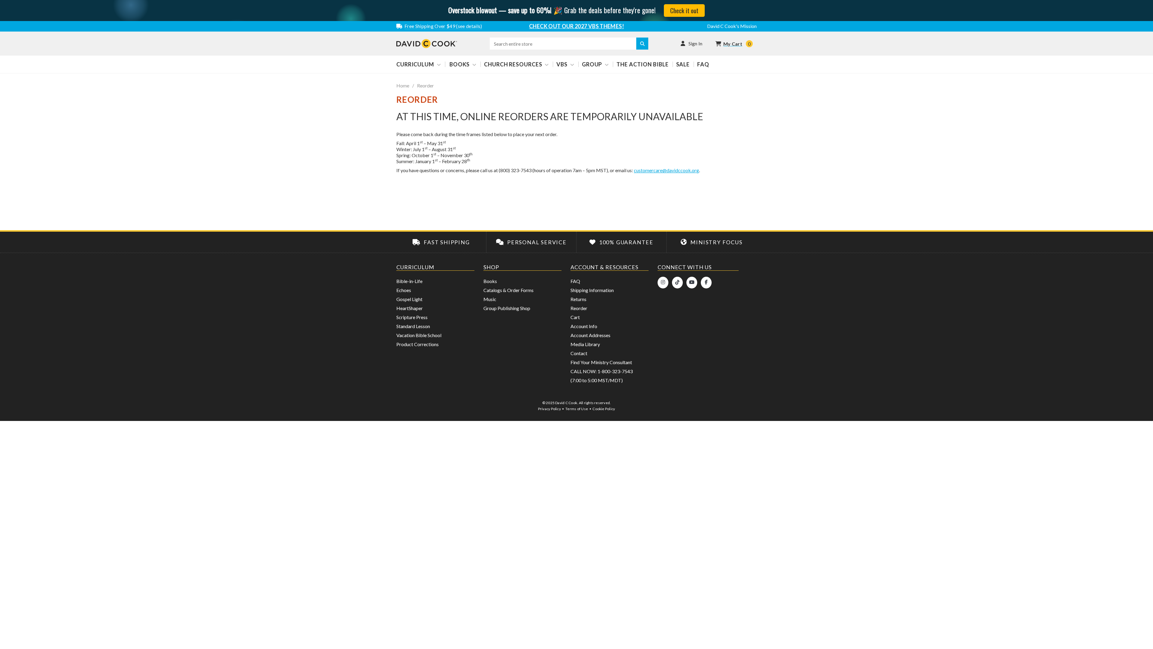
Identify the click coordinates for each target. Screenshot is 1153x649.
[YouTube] (691, 282)
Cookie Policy (603, 409)
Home (402, 85)
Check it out (684, 10)
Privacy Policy (549, 409)
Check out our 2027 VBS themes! (576, 26)
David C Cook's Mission (732, 26)
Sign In (695, 43)
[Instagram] (663, 282)
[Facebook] (706, 282)
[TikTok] (677, 282)
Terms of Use (576, 409)
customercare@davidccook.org (666, 170)
